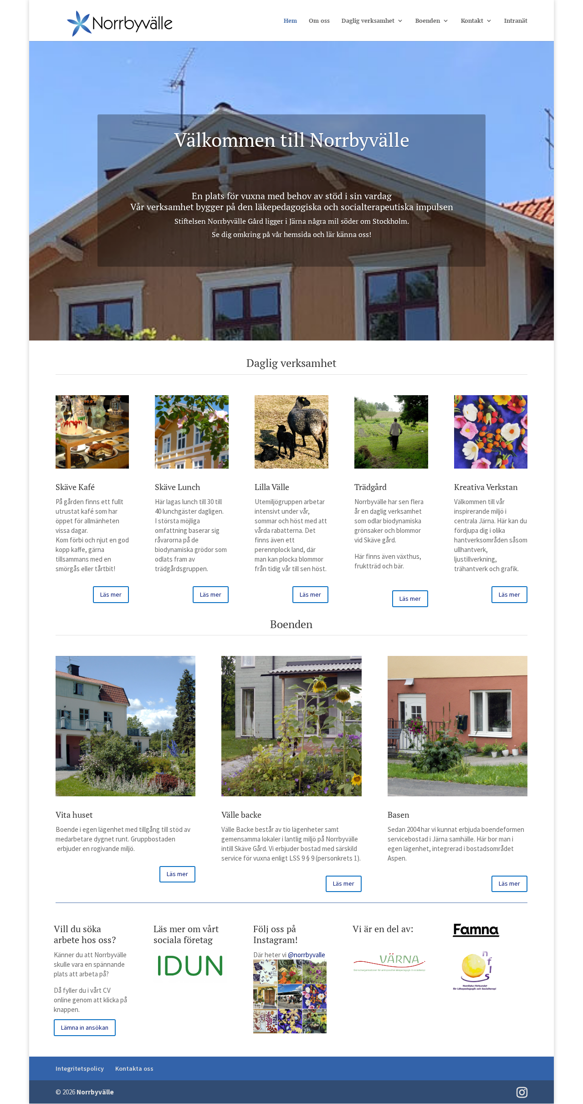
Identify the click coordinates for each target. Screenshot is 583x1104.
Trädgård (370, 486)
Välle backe (241, 814)
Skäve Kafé (75, 486)
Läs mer (111, 594)
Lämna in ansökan (84, 1027)
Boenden (427, 21)
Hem (290, 21)
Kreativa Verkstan (486, 486)
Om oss (319, 21)
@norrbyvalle (306, 954)
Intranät (515, 21)
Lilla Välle (272, 486)
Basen (398, 814)
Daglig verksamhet (368, 21)
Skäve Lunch (177, 486)
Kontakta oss (134, 1068)
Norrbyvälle (95, 1092)
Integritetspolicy (80, 1068)
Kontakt (472, 21)
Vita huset (74, 814)
